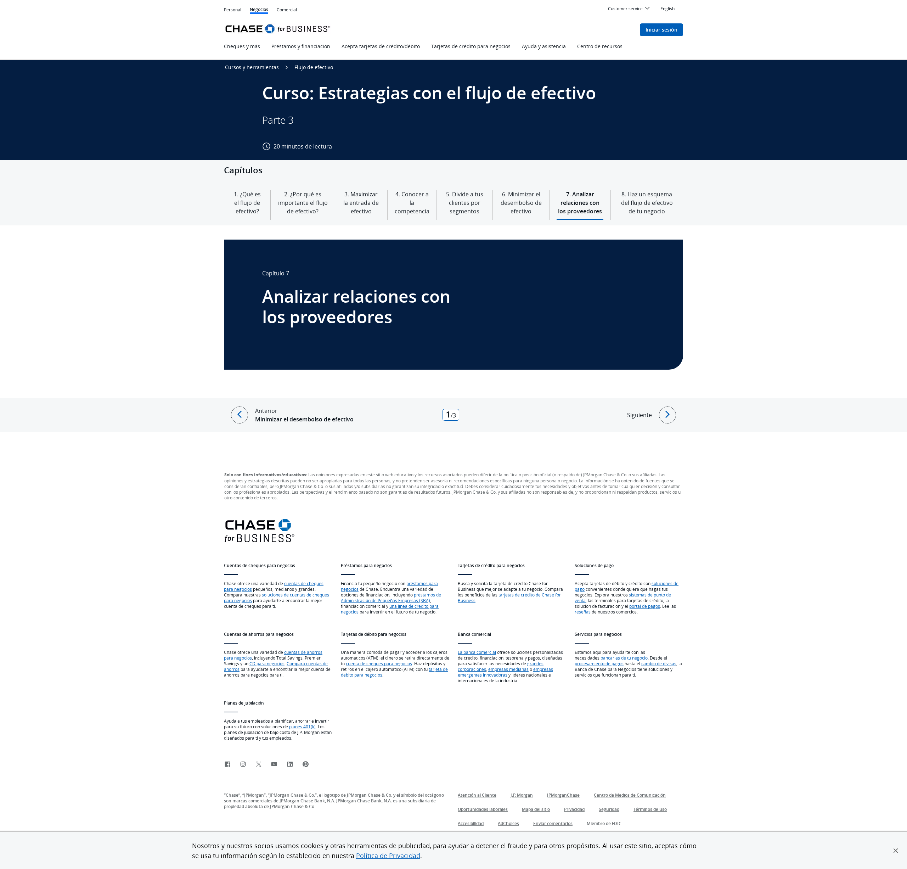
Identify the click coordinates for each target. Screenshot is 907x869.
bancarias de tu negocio (624, 658)
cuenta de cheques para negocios (379, 663)
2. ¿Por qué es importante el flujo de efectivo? (302, 202)
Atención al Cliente (477, 795)
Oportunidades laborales (483, 809)
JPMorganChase (563, 795)
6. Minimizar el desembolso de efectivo (521, 202)
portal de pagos (644, 606)
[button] (895, 850)
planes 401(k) (302, 726)
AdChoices (508, 823)
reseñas (583, 612)
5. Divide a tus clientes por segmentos (464, 202)
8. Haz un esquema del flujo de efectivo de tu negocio (647, 202)
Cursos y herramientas (252, 67)
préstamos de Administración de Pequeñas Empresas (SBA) (391, 597)
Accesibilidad (471, 823)
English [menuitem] (667, 8)
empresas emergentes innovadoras (505, 672)
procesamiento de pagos (599, 663)
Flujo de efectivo (313, 67)
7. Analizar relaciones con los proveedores (580, 202)
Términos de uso (650, 809)
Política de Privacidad (388, 855)
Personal (232, 9)
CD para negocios (267, 663)
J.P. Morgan (522, 795)
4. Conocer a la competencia (412, 202)
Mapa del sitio (536, 809)
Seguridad (609, 809)
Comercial (287, 10)
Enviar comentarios (553, 823)
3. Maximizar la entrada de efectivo (361, 202)
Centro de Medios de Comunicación (630, 795)
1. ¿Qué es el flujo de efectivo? (247, 202)
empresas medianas (508, 669)
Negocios (259, 10)
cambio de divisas (658, 663)
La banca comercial (477, 652)
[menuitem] (630, 9)
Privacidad (574, 809)
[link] (227, 765)
